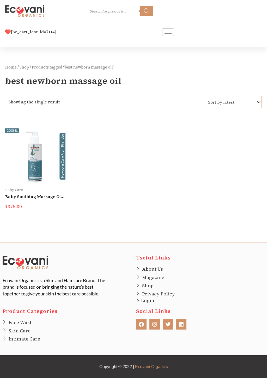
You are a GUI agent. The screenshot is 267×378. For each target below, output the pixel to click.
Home (11, 67)
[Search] (146, 11)
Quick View (31, 176)
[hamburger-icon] (168, 32)
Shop (24, 67)
